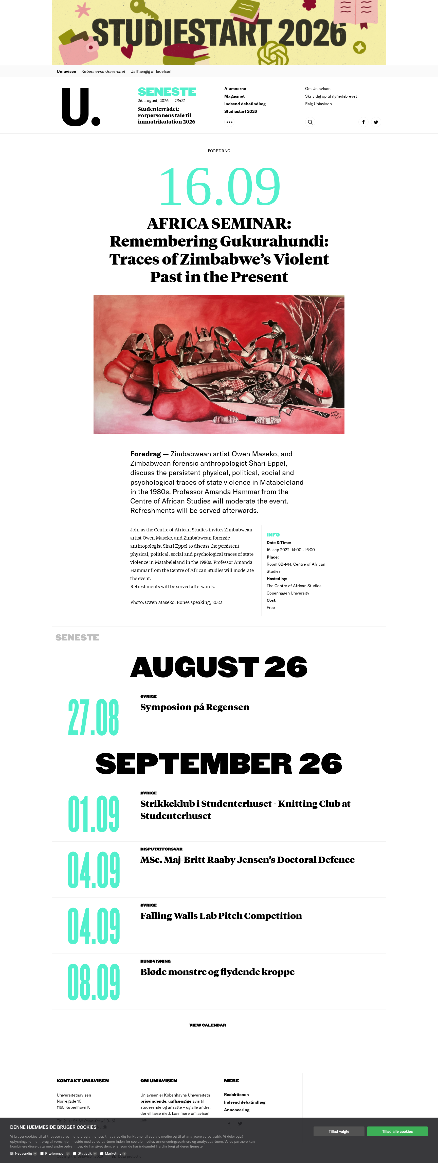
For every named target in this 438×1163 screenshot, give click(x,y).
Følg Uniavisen (318, 103)
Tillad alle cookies (397, 1131)
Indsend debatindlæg (245, 103)
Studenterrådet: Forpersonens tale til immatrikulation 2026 (166, 115)
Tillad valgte (339, 1131)
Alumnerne (235, 88)
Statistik (87, 1153)
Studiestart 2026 (240, 111)
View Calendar (207, 1025)
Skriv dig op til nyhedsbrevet (331, 96)
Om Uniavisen (318, 88)
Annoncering (236, 1109)
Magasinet (234, 96)
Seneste (167, 92)
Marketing (115, 1153)
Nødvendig (25, 1153)
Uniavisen (66, 71)
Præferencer (56, 1153)
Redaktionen (236, 1094)
